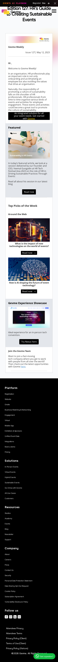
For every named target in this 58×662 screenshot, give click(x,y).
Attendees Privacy (14, 628)
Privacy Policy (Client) (16, 638)
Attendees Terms (14, 633)
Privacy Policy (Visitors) (17, 648)
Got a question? (46, 656)
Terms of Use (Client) (16, 643)
